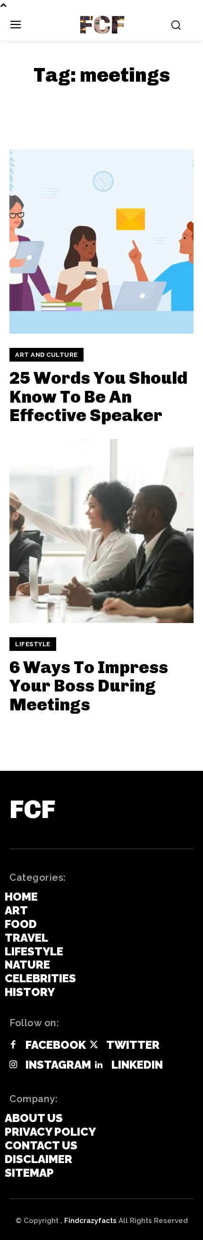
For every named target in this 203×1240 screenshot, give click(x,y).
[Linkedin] (98, 1065)
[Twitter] (93, 1045)
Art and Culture (46, 354)
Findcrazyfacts (90, 1220)
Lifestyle (33, 644)
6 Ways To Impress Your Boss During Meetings (88, 686)
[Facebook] (13, 1045)
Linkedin (137, 1064)
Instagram (58, 1064)
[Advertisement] (85, 107)
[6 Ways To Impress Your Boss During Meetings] (101, 531)
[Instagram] (13, 1065)
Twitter (133, 1045)
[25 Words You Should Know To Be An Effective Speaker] (101, 242)
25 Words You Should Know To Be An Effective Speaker (98, 396)
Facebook (55, 1045)
